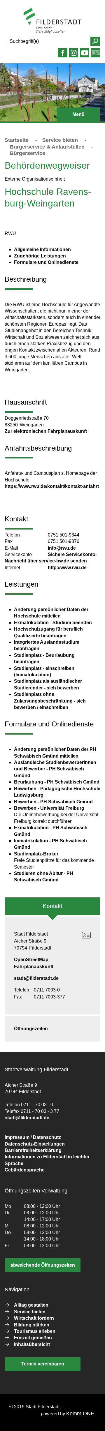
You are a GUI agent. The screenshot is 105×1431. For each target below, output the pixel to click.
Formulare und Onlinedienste (46, 262)
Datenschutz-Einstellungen (35, 1143)
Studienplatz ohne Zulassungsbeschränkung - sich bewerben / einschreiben (50, 701)
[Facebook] (62, 55)
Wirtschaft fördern (34, 1318)
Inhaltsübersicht (32, 1344)
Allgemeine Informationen (42, 249)
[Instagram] (74, 55)
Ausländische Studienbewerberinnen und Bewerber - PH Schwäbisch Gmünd (55, 769)
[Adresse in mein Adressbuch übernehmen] (86, 935)
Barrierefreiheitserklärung (33, 1150)
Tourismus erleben (34, 1331)
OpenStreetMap (31, 959)
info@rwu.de (62, 548)
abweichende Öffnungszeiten (42, 1265)
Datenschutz (47, 1137)
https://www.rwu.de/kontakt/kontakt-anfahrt (52, 486)
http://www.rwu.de (67, 567)
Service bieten (60, 140)
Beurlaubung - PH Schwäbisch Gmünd (56, 781)
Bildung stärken (31, 1324)
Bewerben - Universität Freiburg (49, 808)
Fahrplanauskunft (33, 966)
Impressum (17, 1137)
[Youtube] (85, 55)
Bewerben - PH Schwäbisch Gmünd (53, 801)
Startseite (17, 140)
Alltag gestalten (31, 1305)
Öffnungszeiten (31, 1028)
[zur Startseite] (52, 21)
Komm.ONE (80, 1413)
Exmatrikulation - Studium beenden (53, 622)
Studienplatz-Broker (36, 853)
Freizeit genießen (33, 1337)
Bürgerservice (27, 153)
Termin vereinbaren (42, 1363)
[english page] (96, 55)
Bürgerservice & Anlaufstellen (47, 147)
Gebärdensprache (25, 1169)
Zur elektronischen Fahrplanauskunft (46, 431)
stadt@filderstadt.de (36, 978)
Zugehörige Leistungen (40, 255)
